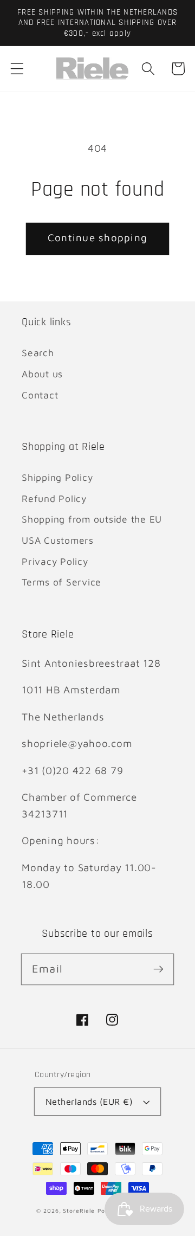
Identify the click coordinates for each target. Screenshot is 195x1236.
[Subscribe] (158, 969)
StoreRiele (79, 1210)
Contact (40, 395)
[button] (17, 68)
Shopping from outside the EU (92, 519)
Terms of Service (61, 582)
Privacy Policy (55, 561)
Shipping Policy (57, 477)
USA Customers (58, 540)
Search (38, 352)
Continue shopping (97, 237)
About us (42, 373)
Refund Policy (54, 498)
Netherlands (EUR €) (89, 1101)
